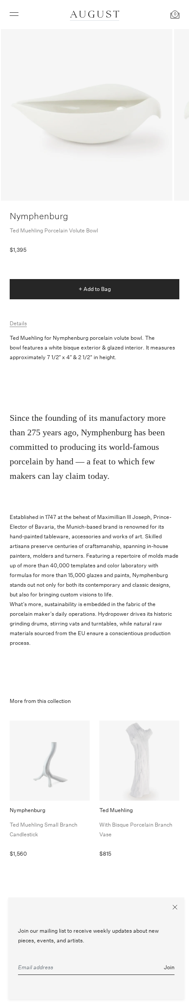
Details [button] (18, 323)
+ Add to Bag (95, 289)
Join (169, 967)
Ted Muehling (135, 822)
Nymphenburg (39, 216)
